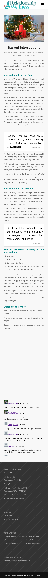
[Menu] (41, 4)
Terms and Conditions (11, 519)
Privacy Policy (8, 515)
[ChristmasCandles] (24, 28)
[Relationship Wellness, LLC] (20, 4)
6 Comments (21, 52)
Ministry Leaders (18, 55)
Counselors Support (38, 52)
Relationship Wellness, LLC (18, 575)
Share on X (36, 147)
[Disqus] (24, 369)
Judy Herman (31, 55)
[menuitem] (41, 4)
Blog (29, 52)
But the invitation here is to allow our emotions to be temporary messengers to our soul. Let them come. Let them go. (25, 233)
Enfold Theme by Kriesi (33, 575)
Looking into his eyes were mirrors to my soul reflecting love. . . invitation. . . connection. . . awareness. (25, 141)
